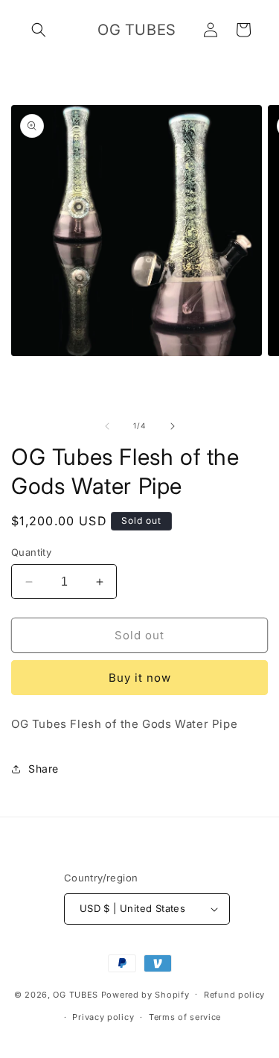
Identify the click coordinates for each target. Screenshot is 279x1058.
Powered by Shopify (145, 994)
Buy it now (140, 678)
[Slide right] (172, 426)
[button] (38, 29)
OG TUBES (75, 994)
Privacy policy (103, 1017)
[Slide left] (107, 426)
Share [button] (43, 768)
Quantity (31, 552)
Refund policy (234, 994)
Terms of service (185, 1017)
